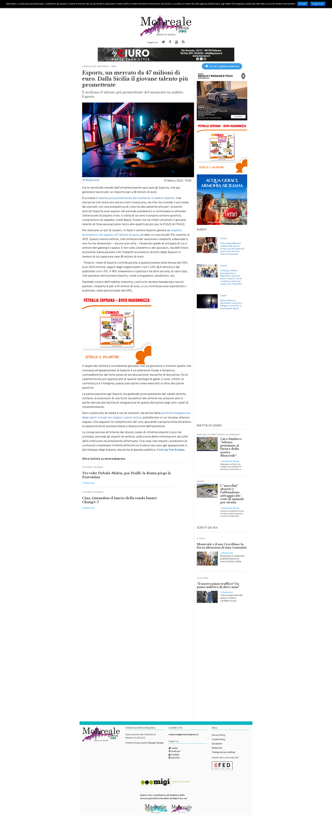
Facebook (175, 752)
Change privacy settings (223, 752)
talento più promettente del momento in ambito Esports (137, 198)
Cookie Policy (218, 740)
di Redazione (90, 180)
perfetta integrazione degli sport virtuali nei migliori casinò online (136, 415)
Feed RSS (175, 758)
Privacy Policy (218, 735)
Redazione (217, 748)
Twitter (174, 749)
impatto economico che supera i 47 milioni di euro (132, 233)
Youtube (174, 755)
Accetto (302, 4)
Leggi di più (317, 4)
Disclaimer (217, 744)
